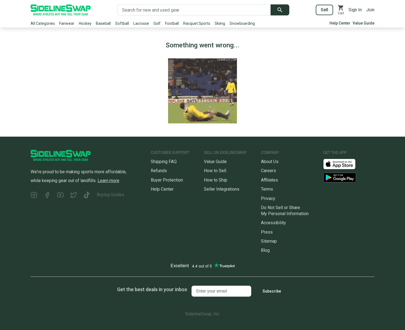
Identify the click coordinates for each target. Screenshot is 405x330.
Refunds (159, 170)
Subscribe (272, 291)
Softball (122, 23)
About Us (270, 161)
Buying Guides (110, 194)
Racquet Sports (196, 23)
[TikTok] (86, 196)
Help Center (340, 23)
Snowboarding (242, 23)
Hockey (85, 23)
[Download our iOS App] (343, 163)
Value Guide (363, 23)
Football (172, 23)
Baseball (103, 23)
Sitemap (269, 241)
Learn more (108, 180)
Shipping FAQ (164, 161)
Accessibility (273, 222)
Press (267, 232)
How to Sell (215, 170)
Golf (157, 23)
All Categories (43, 23)
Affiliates (269, 180)
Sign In (355, 9)
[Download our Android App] (348, 177)
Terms (267, 189)
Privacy (268, 198)
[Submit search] (280, 9)
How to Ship (215, 180)
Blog (265, 250)
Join (370, 9)
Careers (268, 170)
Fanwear (66, 23)
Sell (324, 9)
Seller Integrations (221, 189)
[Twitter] (73, 196)
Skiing (220, 23)
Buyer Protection (167, 180)
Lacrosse (141, 23)
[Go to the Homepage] (61, 9)
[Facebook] (47, 196)
